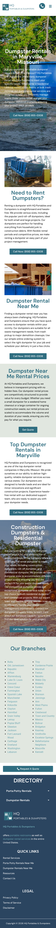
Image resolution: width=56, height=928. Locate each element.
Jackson (11, 730)
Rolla (10, 661)
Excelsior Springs (44, 737)
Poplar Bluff (13, 723)
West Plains (41, 705)
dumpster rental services (16, 838)
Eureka (38, 687)
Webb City (40, 680)
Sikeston (12, 726)
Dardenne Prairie (44, 665)
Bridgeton (40, 726)
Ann (37, 701)
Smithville (40, 734)
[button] (50, 6)
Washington (13, 748)
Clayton (11, 708)
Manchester (13, 698)
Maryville (40, 748)
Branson (39, 694)
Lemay (11, 719)
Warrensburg (14, 676)
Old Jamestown (15, 665)
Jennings (40, 698)
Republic (12, 669)
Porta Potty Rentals (18, 791)
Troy (37, 661)
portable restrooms (20, 835)
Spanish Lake (14, 694)
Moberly (39, 683)
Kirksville (12, 705)
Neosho (39, 676)
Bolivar (39, 723)
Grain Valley (13, 716)
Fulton (38, 708)
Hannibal (12, 712)
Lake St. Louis (14, 680)
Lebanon (12, 752)
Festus (38, 672)
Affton (10, 672)
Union (38, 690)
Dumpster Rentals (18, 800)
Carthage (12, 741)
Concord (11, 683)
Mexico (39, 719)
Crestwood (40, 712)
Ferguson (12, 701)
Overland (12, 744)
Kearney (39, 730)
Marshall (40, 669)
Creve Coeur (13, 687)
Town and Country (45, 716)
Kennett (39, 752)
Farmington (13, 690)
